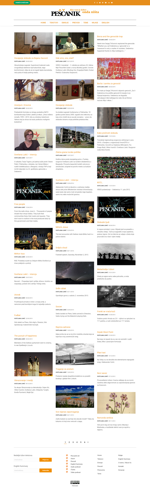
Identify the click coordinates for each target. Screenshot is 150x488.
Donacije (121, 470)
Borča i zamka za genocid (108, 83)
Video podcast (76, 472)
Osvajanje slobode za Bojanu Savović (31, 58)
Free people (19, 204)
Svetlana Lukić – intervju (25, 154)
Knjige (120, 455)
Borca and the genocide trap (110, 36)
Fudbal (17, 315)
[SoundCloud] (108, 2)
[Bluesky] (99, 2)
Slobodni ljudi (103, 222)
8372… (100, 182)
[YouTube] (105, 2)
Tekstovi (100, 459)
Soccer (59, 306)
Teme (99, 474)
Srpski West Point (105, 332)
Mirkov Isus (19, 253)
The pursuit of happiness (25, 336)
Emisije (100, 463)
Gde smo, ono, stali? (65, 58)
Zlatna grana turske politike (68, 152)
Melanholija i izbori (105, 269)
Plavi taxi (101, 352)
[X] (97, 2)
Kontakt (121, 466)
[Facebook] (94, 2)
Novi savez (102, 373)
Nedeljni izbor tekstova (23, 455)
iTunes (73, 470)
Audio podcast (76, 467)
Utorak (17, 294)
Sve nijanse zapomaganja (67, 412)
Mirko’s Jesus (62, 227)
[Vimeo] (102, 2)
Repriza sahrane (63, 327)
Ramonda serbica (105, 418)
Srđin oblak (61, 288)
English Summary (21, 466)
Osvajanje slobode (64, 105)
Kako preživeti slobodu (107, 133)
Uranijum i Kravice (22, 105)
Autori (73, 459)
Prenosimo (101, 470)
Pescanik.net (75, 456)
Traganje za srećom (65, 369)
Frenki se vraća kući (106, 311)
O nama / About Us (124, 463)
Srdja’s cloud (61, 247)
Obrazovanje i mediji (23, 380)
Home (99, 455)
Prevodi (73, 461)
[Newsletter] (112, 2)
